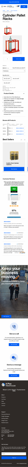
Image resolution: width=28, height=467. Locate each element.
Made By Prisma (23, 463)
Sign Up (14, 457)
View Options (14, 169)
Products (3, 397)
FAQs (2, 401)
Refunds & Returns (5, 414)
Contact (3, 405)
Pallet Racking (14, 10)
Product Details (9, 93)
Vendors (3, 403)
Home (4, 10)
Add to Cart (18, 58)
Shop (8, 10)
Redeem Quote (4, 422)
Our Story (3, 399)
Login (24, 6)
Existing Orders (4, 418)
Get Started (6, 316)
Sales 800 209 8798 (14, 2)
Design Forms (4, 420)
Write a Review (6, 21)
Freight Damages (5, 416)
